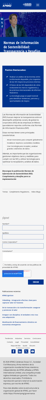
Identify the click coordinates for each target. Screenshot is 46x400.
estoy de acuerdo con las (23, 265)
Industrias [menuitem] (18, 338)
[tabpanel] (23, 201)
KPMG (15, 267)
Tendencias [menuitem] (9, 338)
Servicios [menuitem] (27, 338)
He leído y (9, 265)
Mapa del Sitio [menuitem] (16, 346)
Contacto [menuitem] (10, 342)
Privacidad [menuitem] (24, 342)
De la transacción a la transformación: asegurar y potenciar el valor (21, 308)
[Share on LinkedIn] (2, 18)
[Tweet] (2, 22)
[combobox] (25, 11)
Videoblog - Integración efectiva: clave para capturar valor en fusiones (19, 301)
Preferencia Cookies (23, 348)
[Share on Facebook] (2, 26)
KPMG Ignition (7, 295)
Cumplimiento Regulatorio (19, 192)
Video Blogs (36, 192)
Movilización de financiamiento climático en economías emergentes (19, 323)
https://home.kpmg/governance (21, 393)
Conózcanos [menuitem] (37, 338)
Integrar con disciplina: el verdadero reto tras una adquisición (20, 316)
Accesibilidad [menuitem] (34, 342)
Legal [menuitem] (17, 342)
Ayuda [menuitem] (25, 346)
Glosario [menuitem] (32, 346)
